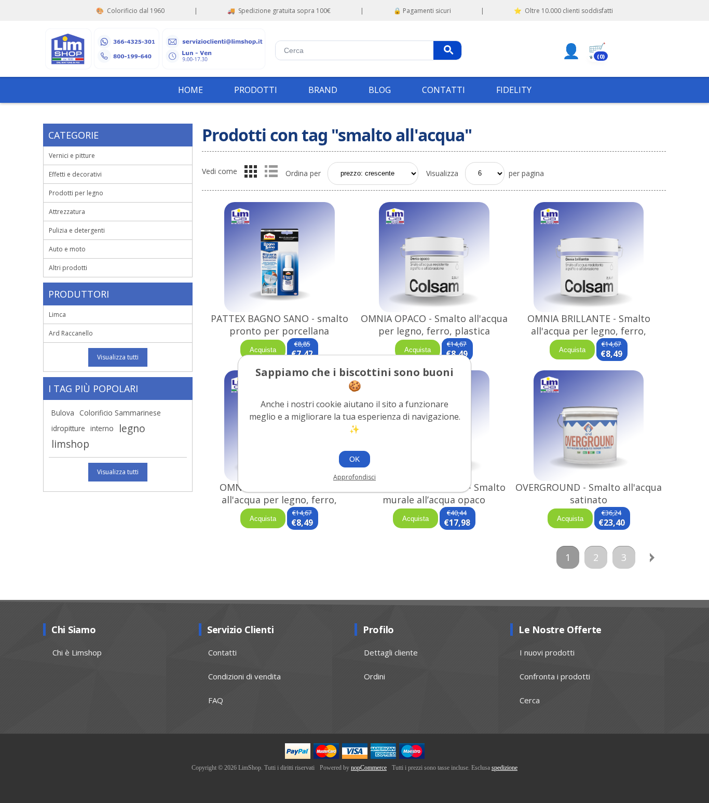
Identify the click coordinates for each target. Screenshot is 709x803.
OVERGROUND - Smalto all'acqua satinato (588, 493)
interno (102, 428)
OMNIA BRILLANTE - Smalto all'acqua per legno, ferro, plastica (588, 331)
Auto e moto (67, 249)
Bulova (62, 413)
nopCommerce (369, 767)
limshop (70, 444)
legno (132, 428)
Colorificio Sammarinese (120, 413)
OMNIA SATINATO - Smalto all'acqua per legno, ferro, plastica (279, 499)
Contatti (222, 652)
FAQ (215, 700)
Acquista (263, 350)
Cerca (447, 50)
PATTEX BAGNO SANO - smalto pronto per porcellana (279, 324)
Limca (57, 314)
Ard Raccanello (71, 333)
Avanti (651, 557)
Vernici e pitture (72, 155)
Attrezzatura (67, 211)
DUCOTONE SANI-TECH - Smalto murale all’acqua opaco (434, 493)
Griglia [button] (250, 171)
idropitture (68, 428)
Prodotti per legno (76, 193)
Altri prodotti (68, 267)
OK (354, 459)
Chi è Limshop (77, 652)
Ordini (374, 676)
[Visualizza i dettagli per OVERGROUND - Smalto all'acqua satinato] (588, 425)
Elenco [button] (271, 171)
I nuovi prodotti (547, 652)
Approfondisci (354, 477)
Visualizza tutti (118, 357)
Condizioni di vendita (244, 676)
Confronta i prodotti (555, 676)
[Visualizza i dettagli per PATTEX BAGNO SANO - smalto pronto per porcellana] (279, 257)
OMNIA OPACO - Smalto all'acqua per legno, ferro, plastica (434, 324)
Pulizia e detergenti (77, 230)
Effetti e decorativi (75, 174)
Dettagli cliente (391, 652)
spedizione (504, 767)
